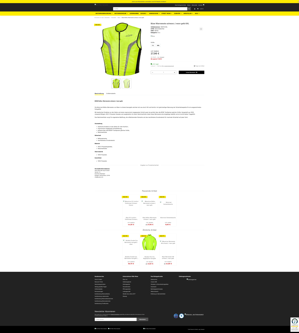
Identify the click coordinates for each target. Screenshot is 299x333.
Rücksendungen (99, 291)
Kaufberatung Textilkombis (101, 303)
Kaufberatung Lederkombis (102, 296)
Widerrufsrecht (154, 291)
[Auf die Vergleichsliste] (201, 29)
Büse (158, 32)
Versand (162, 57)
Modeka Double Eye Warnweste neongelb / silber (131, 258)
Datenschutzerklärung (115, 314)
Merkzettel (194, 5)
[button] (203, 4)
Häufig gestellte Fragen (101, 286)
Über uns (125, 279)
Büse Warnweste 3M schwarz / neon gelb (168, 257)
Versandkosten (126, 286)
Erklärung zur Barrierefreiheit (158, 294)
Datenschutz (154, 279)
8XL (158, 45)
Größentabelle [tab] (110, 93)
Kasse (188, 5)
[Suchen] (189, 8)
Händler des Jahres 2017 (129, 294)
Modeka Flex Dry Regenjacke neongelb (149, 257)
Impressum (153, 286)
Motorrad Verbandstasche (168, 217)
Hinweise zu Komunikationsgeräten (159, 284)
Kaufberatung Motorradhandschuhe (104, 298)
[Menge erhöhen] (174, 72)
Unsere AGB (154, 281)
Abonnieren (142, 319)
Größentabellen (98, 289)
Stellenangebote (127, 281)
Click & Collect (98, 279)
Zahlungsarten (126, 284)
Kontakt (200, 5)
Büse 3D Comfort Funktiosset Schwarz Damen (131, 218)
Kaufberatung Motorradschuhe (102, 301)
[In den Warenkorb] (96, 21)
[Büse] (153, 36)
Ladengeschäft (126, 291)
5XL (153, 45)
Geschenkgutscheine (180, 5)
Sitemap (125, 296)
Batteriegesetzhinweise (157, 289)
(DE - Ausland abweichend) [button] (168, 66)
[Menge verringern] (152, 72)
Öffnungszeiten (127, 289)
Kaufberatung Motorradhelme (102, 294)
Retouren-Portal (99, 281)
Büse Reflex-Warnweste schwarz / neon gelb (149, 218)
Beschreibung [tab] (99, 93)
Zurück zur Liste (100, 17)
